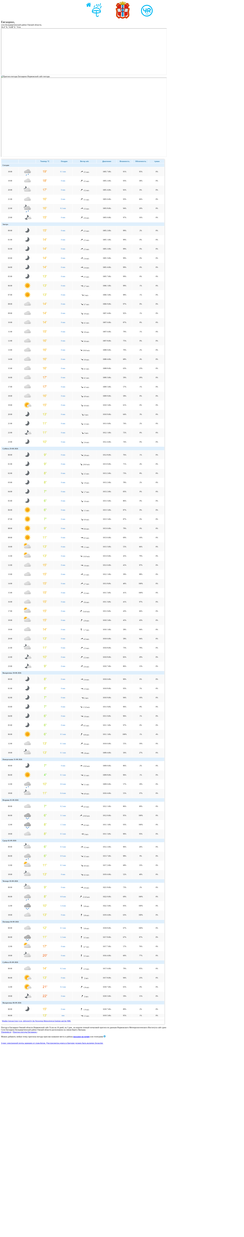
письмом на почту (81, 1037)
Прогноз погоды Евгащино (25, 1032)
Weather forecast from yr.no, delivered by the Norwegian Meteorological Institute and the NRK (36, 1021)
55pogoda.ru (6, 1032)
